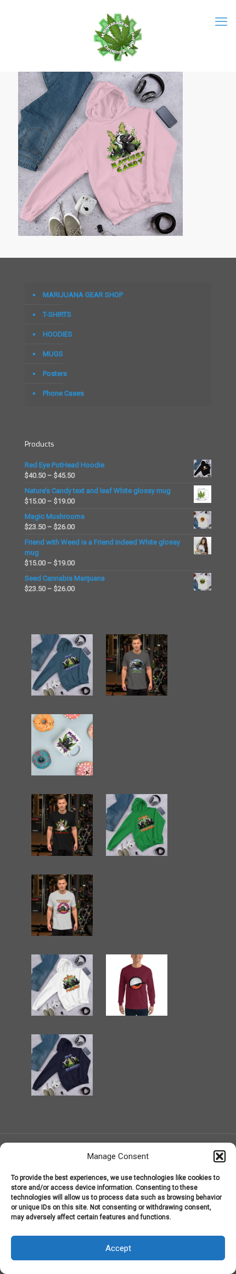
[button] (219, 1156)
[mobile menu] (221, 22)
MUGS (53, 354)
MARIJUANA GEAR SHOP (83, 295)
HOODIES (57, 334)
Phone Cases (63, 393)
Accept (118, 1248)
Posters (55, 373)
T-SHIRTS (57, 314)
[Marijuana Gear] (118, 35)
